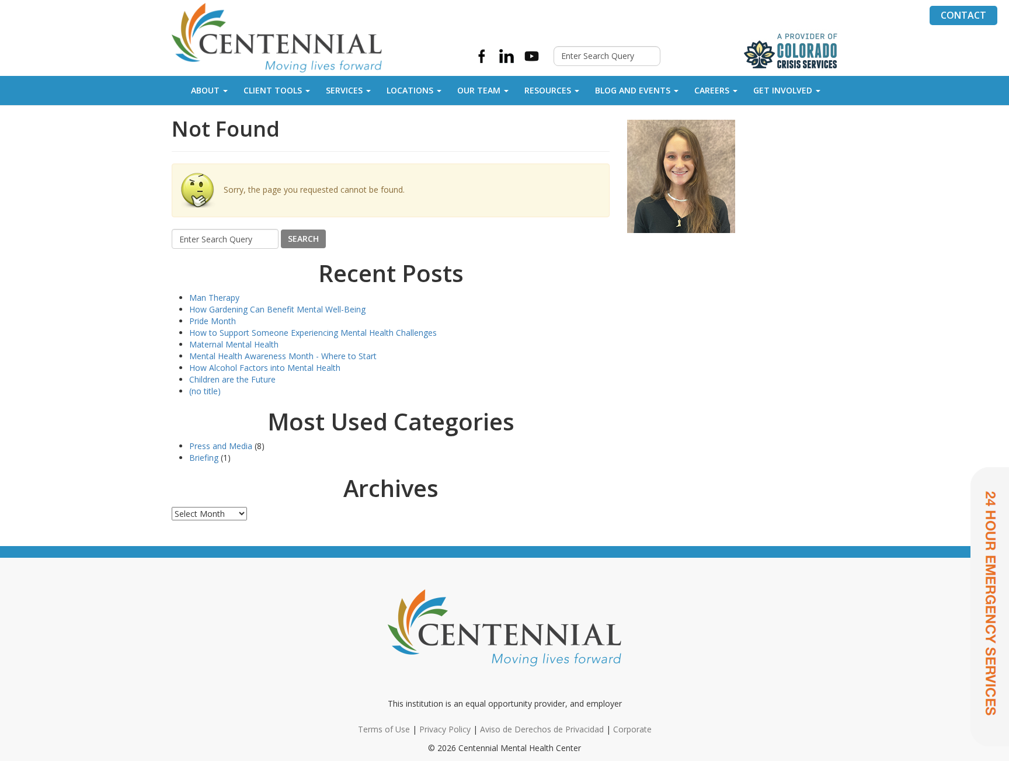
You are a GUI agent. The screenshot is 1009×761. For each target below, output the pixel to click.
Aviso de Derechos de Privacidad (542, 729)
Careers (711, 90)
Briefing (203, 457)
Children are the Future (232, 379)
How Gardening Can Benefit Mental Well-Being (277, 309)
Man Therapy (214, 297)
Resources (547, 90)
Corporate (632, 729)
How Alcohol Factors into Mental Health (264, 367)
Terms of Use (384, 729)
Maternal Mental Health (234, 344)
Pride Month (212, 320)
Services (344, 90)
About (205, 90)
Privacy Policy (445, 729)
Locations (410, 90)
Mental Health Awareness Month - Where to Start (283, 356)
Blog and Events (632, 90)
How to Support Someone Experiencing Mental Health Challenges (313, 332)
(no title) (205, 391)
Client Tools (272, 90)
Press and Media (220, 445)
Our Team (478, 90)
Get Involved (782, 90)
